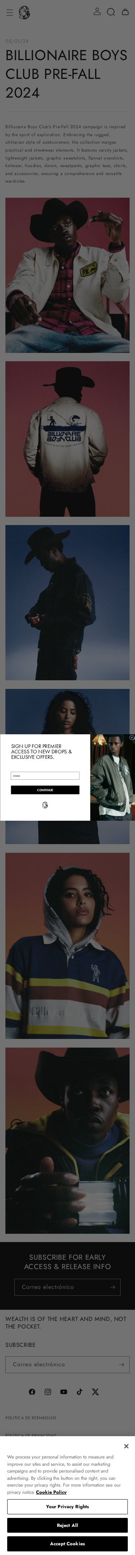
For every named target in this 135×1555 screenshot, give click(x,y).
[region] (67, 1495)
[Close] (126, 1446)
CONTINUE (45, 790)
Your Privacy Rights (67, 1506)
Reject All (67, 1525)
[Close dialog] (132, 737)
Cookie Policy (51, 1492)
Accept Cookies (67, 1543)
